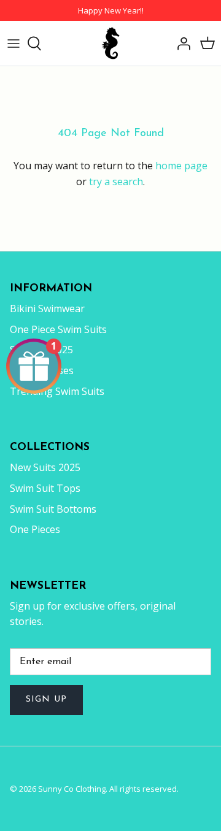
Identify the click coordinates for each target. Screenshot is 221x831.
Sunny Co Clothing (72, 788)
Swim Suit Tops (45, 488)
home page (181, 165)
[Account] (180, 43)
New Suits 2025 (45, 467)
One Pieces (35, 529)
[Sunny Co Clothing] (110, 43)
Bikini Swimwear (47, 308)
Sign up (46, 699)
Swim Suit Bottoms (53, 509)
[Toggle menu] (13, 43)
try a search (116, 181)
